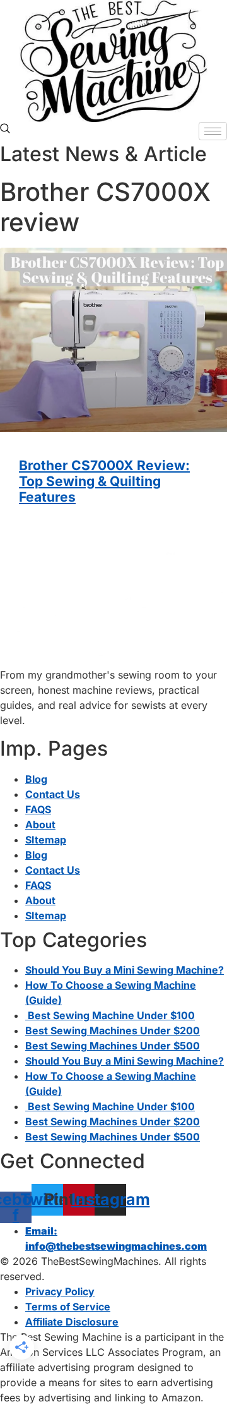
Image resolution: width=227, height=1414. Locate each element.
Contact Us (52, 794)
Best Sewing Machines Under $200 (112, 1030)
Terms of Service (67, 1306)
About (40, 824)
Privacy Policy (60, 1291)
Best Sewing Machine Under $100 (110, 1015)
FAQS (38, 809)
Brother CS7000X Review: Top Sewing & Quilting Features (104, 481)
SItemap (45, 839)
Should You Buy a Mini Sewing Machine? (124, 970)
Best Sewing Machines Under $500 (112, 1045)
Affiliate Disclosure (72, 1321)
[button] (5, 129)
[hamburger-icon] (213, 131)
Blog (36, 779)
